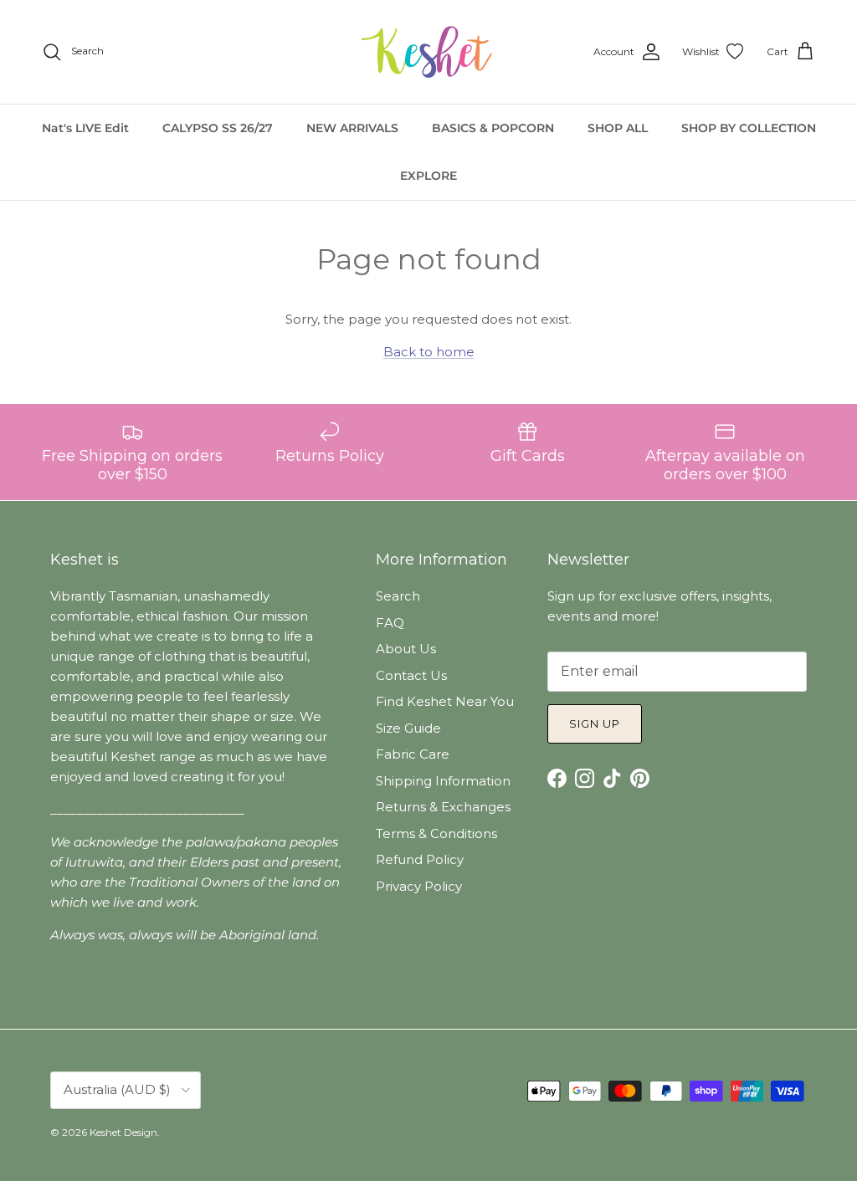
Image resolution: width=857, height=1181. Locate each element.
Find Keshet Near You (445, 701)
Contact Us (411, 675)
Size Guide (408, 728)
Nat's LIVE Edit (85, 127)
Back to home (429, 352)
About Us (406, 649)
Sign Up (594, 723)
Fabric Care (412, 754)
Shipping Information (443, 781)
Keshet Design (123, 1132)
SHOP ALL (618, 127)
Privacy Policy (419, 886)
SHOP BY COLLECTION (748, 127)
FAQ (390, 623)
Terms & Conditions (436, 833)
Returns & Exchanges (443, 807)
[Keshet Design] (428, 52)
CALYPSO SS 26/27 (217, 127)
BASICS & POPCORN (493, 127)
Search (398, 596)
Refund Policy (420, 859)
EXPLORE (428, 175)
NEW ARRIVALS (352, 127)
